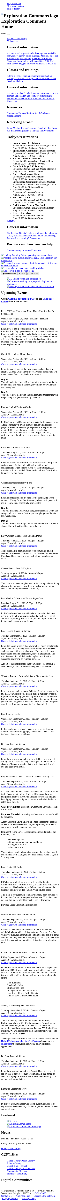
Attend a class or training (18, 76)
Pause (22, 274)
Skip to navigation (15, 6)
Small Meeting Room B (20, 130)
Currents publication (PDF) (22, 299)
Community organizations (19, 250)
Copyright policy (10, 1198)
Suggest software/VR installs (32, 63)
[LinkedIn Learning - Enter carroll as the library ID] (19, 1124)
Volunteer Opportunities (18, 61)
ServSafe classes (42, 113)
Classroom (32, 128)
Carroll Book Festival (17, 1166)
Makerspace (12, 41)
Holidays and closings (11, 1148)
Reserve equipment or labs (19, 58)
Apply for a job (23, 1196)
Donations (36, 250)
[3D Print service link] (24, 279)
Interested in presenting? (18, 238)
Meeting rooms (14, 116)
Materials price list (49, 56)
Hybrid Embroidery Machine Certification (20, 1041)
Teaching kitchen (15, 81)
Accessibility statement (44, 1196)
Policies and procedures (39, 233)
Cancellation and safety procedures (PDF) (34, 96)
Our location (12, 233)
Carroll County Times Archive (21, 1168)
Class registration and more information (19, 324)
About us (11, 221)
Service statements (22, 235)
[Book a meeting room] (30, 286)
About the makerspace (17, 53)
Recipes (30, 113)
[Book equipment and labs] (33, 284)
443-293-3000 (39, 1193)
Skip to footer (13, 8)
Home (17, 38)
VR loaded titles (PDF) (40, 61)
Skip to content (14, 3)
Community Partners (16, 113)
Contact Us (6, 1196)
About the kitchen (15, 93)
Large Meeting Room (17, 128)
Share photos (37, 235)
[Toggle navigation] (8, 34)
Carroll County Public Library (21, 1160)
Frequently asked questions (27, 56)
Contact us (51, 63)
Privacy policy (29, 1198)
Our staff (23, 233)
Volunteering (49, 235)
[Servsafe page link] (12, 1121)
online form (6, 1044)
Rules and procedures (42, 58)
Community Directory (17, 1171)
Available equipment (37, 53)
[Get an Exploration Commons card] (24, 1126)
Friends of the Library (17, 1173)
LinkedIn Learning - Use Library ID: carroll (35, 78)
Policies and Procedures (43, 130)
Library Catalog (14, 1163)
